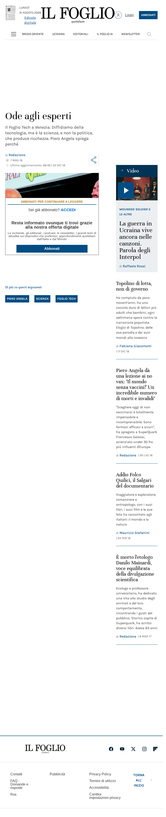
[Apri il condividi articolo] (94, 160)
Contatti (16, 774)
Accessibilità (99, 787)
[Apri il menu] (13, 34)
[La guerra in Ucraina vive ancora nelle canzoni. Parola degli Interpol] (137, 188)
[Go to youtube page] (122, 749)
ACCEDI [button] (68, 210)
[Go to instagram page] (144, 749)
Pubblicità (57, 774)
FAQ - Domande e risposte (19, 784)
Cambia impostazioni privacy (105, 796)
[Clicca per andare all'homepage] (45, 749)
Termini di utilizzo (102, 781)
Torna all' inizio (138, 780)
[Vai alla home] (78, 15)
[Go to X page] (133, 749)
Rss (13, 794)
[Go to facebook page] (111, 749)
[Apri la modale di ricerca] (149, 34)
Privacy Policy (100, 774)
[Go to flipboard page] (155, 749)
